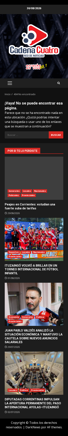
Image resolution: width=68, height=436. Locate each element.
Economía (14, 317)
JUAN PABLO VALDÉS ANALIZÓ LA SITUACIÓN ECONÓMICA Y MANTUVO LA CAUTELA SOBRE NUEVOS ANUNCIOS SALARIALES (34, 304)
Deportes (14, 252)
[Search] (58, 83)
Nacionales (40, 191)
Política (40, 317)
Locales (27, 191)
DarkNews (33, 427)
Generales (14, 191)
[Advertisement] (34, 66)
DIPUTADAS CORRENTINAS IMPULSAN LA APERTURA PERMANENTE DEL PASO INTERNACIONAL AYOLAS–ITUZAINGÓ (34, 373)
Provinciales (28, 195)
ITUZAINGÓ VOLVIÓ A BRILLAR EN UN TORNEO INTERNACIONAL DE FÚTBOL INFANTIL (34, 239)
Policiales (14, 195)
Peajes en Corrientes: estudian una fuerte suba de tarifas (34, 178)
